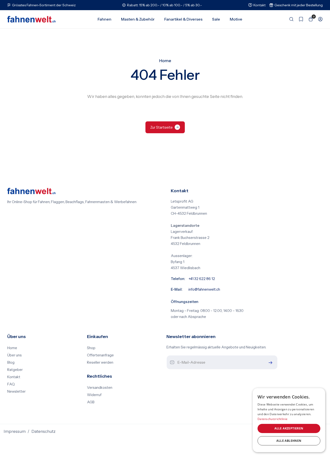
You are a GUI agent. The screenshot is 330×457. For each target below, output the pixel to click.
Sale (216, 19)
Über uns (14, 355)
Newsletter (16, 391)
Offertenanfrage (100, 355)
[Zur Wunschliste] (298, 19)
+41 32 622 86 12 (201, 279)
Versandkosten (99, 387)
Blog (10, 362)
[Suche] (289, 19)
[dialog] (289, 420)
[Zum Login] (318, 19)
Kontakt (13, 377)
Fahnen (104, 19)
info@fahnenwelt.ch (204, 289)
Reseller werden (100, 362)
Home (165, 60)
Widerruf (94, 395)
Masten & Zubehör (138, 19)
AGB (90, 402)
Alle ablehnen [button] (288, 441)
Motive (236, 19)
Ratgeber (15, 370)
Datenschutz (43, 431)
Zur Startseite (161, 127)
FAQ (11, 384)
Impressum (15, 431)
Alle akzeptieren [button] (288, 428)
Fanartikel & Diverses (183, 19)
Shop (91, 348)
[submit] (269, 362)
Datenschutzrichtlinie (272, 419)
